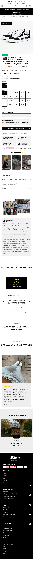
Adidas (5, 549)
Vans (4, 556)
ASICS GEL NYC (7, 530)
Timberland (6, 533)
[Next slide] (29, 162)
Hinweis (4, 189)
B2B (4, 483)
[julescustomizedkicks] (16, 6)
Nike (4, 546)
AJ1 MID (5, 538)
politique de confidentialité (10, 494)
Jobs (4, 478)
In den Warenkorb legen (16, 128)
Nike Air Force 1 (7, 526)
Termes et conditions (9, 499)
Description (6, 175)
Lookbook (5, 480)
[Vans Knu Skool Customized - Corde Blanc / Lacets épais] (16, 37)
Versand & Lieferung (9, 514)
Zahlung (5, 512)
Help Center (6, 507)
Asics (4, 551)
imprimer (5, 492)
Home (3, 17)
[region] (16, 301)
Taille (3, 90)
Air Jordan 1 (6, 535)
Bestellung (6, 510)
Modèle (4, 81)
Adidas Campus (7, 528)
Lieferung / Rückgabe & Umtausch (14, 180)
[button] (6, 162)
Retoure (5, 517)
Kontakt (5, 476)
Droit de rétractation (9, 496)
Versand (10, 70)
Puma (4, 553)
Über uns (5, 473)
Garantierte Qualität (10, 184)
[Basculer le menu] (2, 6)
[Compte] (26, 6)
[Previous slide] (3, 162)
